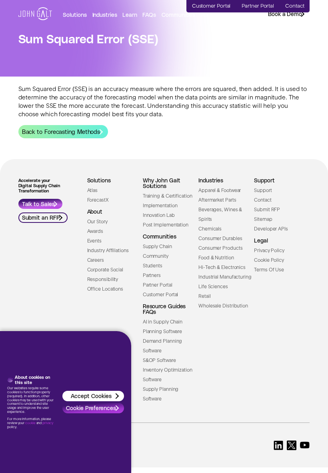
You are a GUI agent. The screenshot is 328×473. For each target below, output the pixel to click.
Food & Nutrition (216, 258)
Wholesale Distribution (223, 306)
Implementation (160, 206)
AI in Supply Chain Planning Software (162, 327)
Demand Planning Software (162, 346)
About (208, 14)
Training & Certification (167, 196)
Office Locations (105, 289)
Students (152, 266)
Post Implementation (165, 225)
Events (94, 241)
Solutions (75, 14)
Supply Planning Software (161, 394)
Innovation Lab (159, 215)
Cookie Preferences (91, 407)
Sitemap (263, 219)
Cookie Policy (269, 260)
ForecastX (97, 200)
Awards (95, 231)
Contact (262, 200)
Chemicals (210, 229)
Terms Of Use (269, 270)
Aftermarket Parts (217, 200)
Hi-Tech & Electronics (222, 267)
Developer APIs (271, 229)
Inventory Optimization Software (167, 375)
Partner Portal (157, 285)
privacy (47, 423)
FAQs (149, 14)
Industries (104, 14)
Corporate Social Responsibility (105, 275)
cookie (30, 423)
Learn (129, 14)
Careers (95, 260)
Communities (178, 14)
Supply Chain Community (157, 252)
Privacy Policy (269, 251)
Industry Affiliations (108, 251)
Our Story (97, 222)
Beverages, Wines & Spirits (220, 215)
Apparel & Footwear (219, 190)
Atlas (92, 190)
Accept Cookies (91, 395)
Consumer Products (220, 248)
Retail (204, 296)
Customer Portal (160, 295)
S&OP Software (159, 360)
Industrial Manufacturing (225, 277)
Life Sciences (213, 287)
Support (263, 190)
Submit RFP (267, 210)
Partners (152, 275)
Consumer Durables (220, 238)
